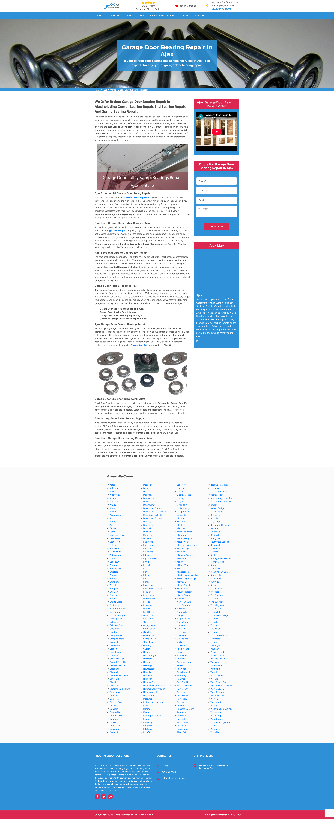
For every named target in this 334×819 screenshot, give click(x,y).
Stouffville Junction (220, 571)
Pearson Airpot (184, 662)
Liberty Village (184, 495)
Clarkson (114, 685)
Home (99, 16)
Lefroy (180, 491)
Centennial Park (117, 658)
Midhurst (181, 551)
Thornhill (214, 618)
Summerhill (215, 578)
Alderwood (115, 495)
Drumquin (148, 525)
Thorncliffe (215, 612)
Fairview (147, 591)
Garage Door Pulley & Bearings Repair (129, 89)
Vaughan (214, 648)
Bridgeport (115, 588)
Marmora (181, 535)
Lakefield (147, 732)
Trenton (214, 632)
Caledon (114, 622)
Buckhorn (114, 605)
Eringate (147, 582)
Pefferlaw (181, 665)
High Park (148, 678)
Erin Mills (147, 575)
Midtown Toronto (185, 555)
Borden (113, 565)
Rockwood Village (219, 484)
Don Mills (147, 495)
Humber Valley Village (154, 689)
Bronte (113, 598)
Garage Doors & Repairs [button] (162, 16)
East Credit (148, 541)
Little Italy (182, 505)
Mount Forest (183, 585)
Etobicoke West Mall (153, 588)
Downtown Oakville (152, 515)
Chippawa (115, 668)
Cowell (113, 722)
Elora (145, 568)
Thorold (214, 622)
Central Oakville (117, 665)
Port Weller (182, 702)
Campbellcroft (117, 638)
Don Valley (148, 498)
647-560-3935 (221, 9)
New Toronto (183, 605)
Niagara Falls (183, 618)
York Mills (215, 729)
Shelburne (215, 515)
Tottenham (215, 628)
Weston (214, 698)
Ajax (105, 89)
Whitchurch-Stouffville (221, 709)
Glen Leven (148, 632)
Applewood (115, 515)
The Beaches (216, 595)
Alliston (113, 498)
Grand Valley (149, 638)
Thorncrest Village (219, 615)
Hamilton (147, 658)
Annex (113, 508)
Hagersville (148, 652)
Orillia (180, 642)
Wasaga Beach (217, 658)
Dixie (145, 491)
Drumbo (147, 521)
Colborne (114, 698)
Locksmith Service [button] (135, 16)
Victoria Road (217, 652)
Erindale (147, 578)
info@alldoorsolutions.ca (173, 778)
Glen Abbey (149, 628)
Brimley (113, 595)
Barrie (112, 531)
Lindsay (180, 498)
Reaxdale (181, 719)
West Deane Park (218, 682)
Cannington (115, 645)
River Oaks (182, 732)
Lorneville (181, 515)
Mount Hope (183, 588)
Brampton (114, 578)
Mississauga (183, 571)
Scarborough (216, 495)
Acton (112, 484)
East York (148, 548)
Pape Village (183, 648)
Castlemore (115, 655)
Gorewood (148, 635)
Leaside (180, 488)
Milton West (183, 565)
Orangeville (182, 638)
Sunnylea (214, 582)
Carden (113, 648)
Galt (145, 622)
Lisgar (180, 501)
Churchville (115, 678)
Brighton (114, 591)
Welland (214, 678)
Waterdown (216, 665)
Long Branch (183, 511)
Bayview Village (117, 535)
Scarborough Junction (221, 498)
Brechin (113, 585)
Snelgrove (215, 538)
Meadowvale (183, 541)
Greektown (148, 642)
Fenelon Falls (149, 598)
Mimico (180, 568)
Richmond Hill (183, 722)
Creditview (115, 725)
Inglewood (148, 698)
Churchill (114, 672)
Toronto (214, 625)
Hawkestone (149, 668)
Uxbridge (215, 645)
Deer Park (148, 484)
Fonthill (146, 608)
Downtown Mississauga (154, 511)
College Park (116, 702)
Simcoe (214, 528)
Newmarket (182, 612)
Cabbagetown (117, 618)
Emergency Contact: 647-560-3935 (223, 814)
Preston (180, 705)
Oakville (181, 628)
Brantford (114, 582)
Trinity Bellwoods (218, 635)
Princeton (181, 712)
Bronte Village (116, 602)
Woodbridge (216, 719)
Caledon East (116, 625)
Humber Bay (149, 682)
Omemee (181, 635)
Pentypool (182, 668)
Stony (213, 565)
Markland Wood (184, 531)
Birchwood (115, 548)
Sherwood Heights (219, 525)
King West (148, 725)
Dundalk (147, 528)
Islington (147, 709)
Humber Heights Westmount (157, 685)
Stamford (215, 548)
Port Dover (182, 689)
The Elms (214, 598)
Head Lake (148, 672)
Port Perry (182, 698)
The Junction (216, 602)
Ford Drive (148, 612)
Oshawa (181, 645)
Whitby (213, 705)
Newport (181, 615)
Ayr (111, 525)
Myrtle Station (184, 595)
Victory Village (217, 655)
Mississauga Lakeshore (188, 575)
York (212, 725)
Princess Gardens (185, 709)
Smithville (215, 535)
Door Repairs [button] (113, 16)
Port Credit (182, 682)
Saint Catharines (218, 491)
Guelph (146, 648)
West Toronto (217, 692)
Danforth (114, 732)
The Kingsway (217, 605)
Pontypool (182, 678)
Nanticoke (182, 598)
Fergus (146, 602)
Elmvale (147, 565)
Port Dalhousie (184, 685)
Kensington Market (152, 715)
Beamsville (115, 538)
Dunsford (147, 538)
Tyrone (213, 642)
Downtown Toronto (152, 518)
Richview (181, 725)
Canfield (114, 642)
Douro (146, 501)
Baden (113, 528)
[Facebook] (97, 796)
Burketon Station (118, 608)
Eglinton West (150, 558)
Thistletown (216, 608)
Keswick (147, 719)
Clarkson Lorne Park (120, 689)
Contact (185, 16)
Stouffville (215, 568)
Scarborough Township (221, 501)
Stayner (214, 551)
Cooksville (115, 712)
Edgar (146, 555)
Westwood (215, 702)
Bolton (113, 558)
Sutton (213, 585)
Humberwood (150, 692)
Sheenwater (216, 511)
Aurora (113, 521)
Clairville (114, 682)
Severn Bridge (217, 508)
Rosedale (214, 488)
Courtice (114, 719)
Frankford (148, 618)
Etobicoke (148, 585)
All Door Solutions (144, 814)
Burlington (115, 612)
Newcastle (182, 608)
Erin (145, 571)
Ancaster (114, 501)
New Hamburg (184, 602)
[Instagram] (110, 796)
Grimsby (147, 645)
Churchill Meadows (119, 675)
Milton (180, 561)
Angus (113, 505)
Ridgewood (182, 729)
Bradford (114, 571)
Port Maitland (183, 695)
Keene (146, 712)
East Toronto (149, 545)
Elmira (146, 561)
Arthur (113, 518)
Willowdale (215, 712)
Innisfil (146, 705)
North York (182, 622)
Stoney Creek (217, 561)
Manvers (181, 521)
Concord (114, 709)
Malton (180, 518)
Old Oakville (183, 632)
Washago (214, 662)
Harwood (147, 662)
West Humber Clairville (221, 685)
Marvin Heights (184, 538)
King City (147, 722)
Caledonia (115, 628)
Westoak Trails (217, 695)
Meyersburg (183, 548)
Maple (180, 525)
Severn (213, 505)
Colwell (113, 705)
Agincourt (114, 488)
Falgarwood (149, 595)
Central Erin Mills (118, 662)
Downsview (149, 505)
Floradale (147, 605)
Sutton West (216, 588)
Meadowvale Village (187, 545)
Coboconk (115, 692)
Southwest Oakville (219, 541)
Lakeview (181, 484)
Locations (199, 16)
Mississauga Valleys (186, 578)
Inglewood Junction (153, 702)
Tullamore (215, 638)
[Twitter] (103, 796)
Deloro (146, 488)
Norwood (181, 625)
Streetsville (215, 575)
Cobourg (114, 695)
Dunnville (147, 535)
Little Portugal (184, 508)
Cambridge (115, 632)
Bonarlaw (114, 561)
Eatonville (148, 551)
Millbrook (181, 558)
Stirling (213, 555)
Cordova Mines (117, 715)
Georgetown (149, 625)
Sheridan (214, 518)
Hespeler (147, 675)
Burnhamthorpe (117, 615)
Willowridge (216, 715)
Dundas (147, 531)
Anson (113, 511)
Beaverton (115, 541)
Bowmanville (116, 568)
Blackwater (115, 551)
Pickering (181, 675)
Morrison (181, 582)
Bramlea (114, 575)
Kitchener (148, 729)
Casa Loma (115, 652)
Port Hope (182, 692)
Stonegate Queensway (221, 558)
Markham (181, 528)
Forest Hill (148, 615)
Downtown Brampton (153, 508)
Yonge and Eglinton (220, 722)
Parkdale (181, 658)
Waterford (215, 668)
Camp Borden (116, 635)
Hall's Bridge (149, 655)
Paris (179, 652)
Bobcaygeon (116, 555)
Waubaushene (217, 675)
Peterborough (183, 672)
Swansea (214, 591)
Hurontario (148, 695)
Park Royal (182, 655)
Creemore (114, 729)
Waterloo (214, 672)
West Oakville (217, 689)
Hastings (147, 665)
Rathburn (181, 715)
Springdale (215, 545)
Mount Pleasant (184, 591)
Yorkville (214, 732)
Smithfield (215, 531)
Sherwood (215, 521)
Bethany (114, 545)
